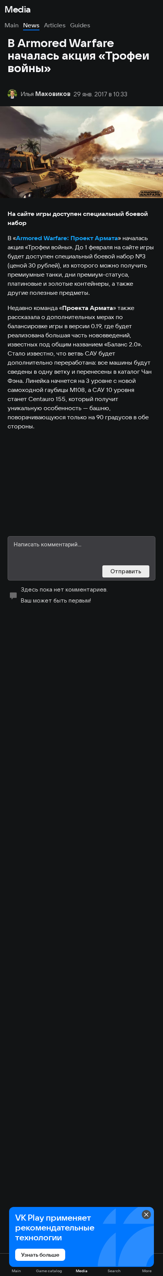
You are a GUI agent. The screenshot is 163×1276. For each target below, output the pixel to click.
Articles (55, 25)
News (31, 25)
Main (12, 25)
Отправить (125, 571)
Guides (80, 25)
